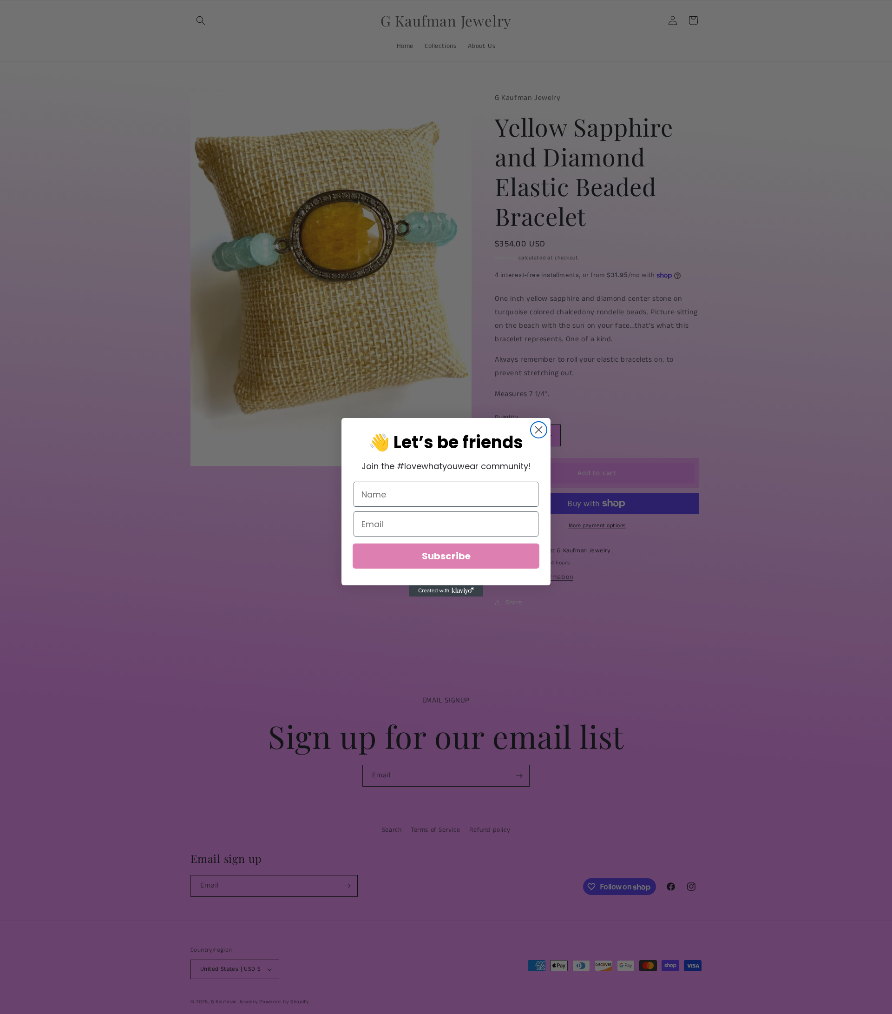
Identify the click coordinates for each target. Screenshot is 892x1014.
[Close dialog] (539, 430)
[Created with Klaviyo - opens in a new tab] (446, 590)
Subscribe (446, 556)
